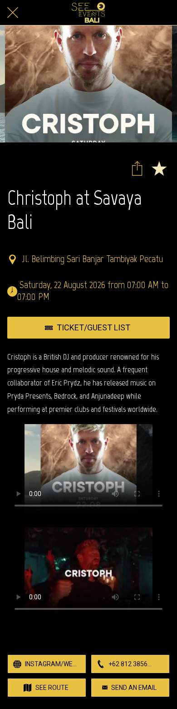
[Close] (12, 12)
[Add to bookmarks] (159, 168)
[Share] (137, 168)
